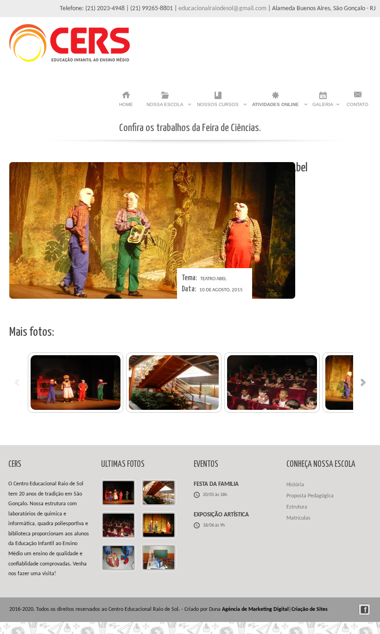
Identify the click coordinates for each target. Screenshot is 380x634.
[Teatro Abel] (75, 382)
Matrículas (298, 518)
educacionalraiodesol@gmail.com (222, 8)
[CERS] (69, 60)
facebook (364, 609)
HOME (126, 104)
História (295, 485)
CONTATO (357, 104)
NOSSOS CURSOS (218, 107)
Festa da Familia (216, 484)
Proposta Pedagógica (310, 496)
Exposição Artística (221, 515)
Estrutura (296, 507)
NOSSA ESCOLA (165, 107)
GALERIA (322, 107)
